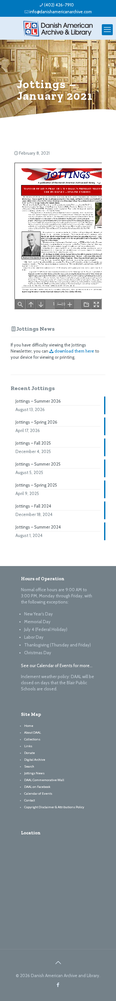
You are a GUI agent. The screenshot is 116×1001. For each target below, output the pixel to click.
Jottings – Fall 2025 (33, 443)
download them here (73, 351)
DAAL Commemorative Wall (44, 780)
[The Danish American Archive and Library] (58, 28)
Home (28, 726)
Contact (29, 800)
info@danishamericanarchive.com (60, 11)
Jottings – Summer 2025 (38, 464)
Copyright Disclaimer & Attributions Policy (54, 807)
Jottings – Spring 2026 (36, 422)
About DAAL (32, 732)
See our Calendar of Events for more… (56, 665)
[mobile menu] (107, 29)
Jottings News (35, 328)
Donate (29, 753)
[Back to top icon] (58, 962)
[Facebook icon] (58, 985)
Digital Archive (34, 760)
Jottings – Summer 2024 (38, 527)
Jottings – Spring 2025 (36, 485)
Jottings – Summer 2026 (38, 401)
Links (28, 746)
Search (29, 766)
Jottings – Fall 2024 (33, 506)
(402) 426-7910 (59, 4)
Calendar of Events (38, 793)
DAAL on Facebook (37, 787)
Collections (32, 739)
